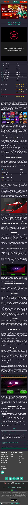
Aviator (12, 454)
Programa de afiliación (4, 468)
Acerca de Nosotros (4, 454)
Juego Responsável (4, 462)
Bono (20, 460)
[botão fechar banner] (19, 501)
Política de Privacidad (4, 458)
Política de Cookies (4, 460)
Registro (24, 1)
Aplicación (21, 454)
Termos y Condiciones (4, 456)
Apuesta (20, 462)
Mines (12, 456)
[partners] (2, 473)
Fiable (20, 456)
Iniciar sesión (21, 458)
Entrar (15, 1)
